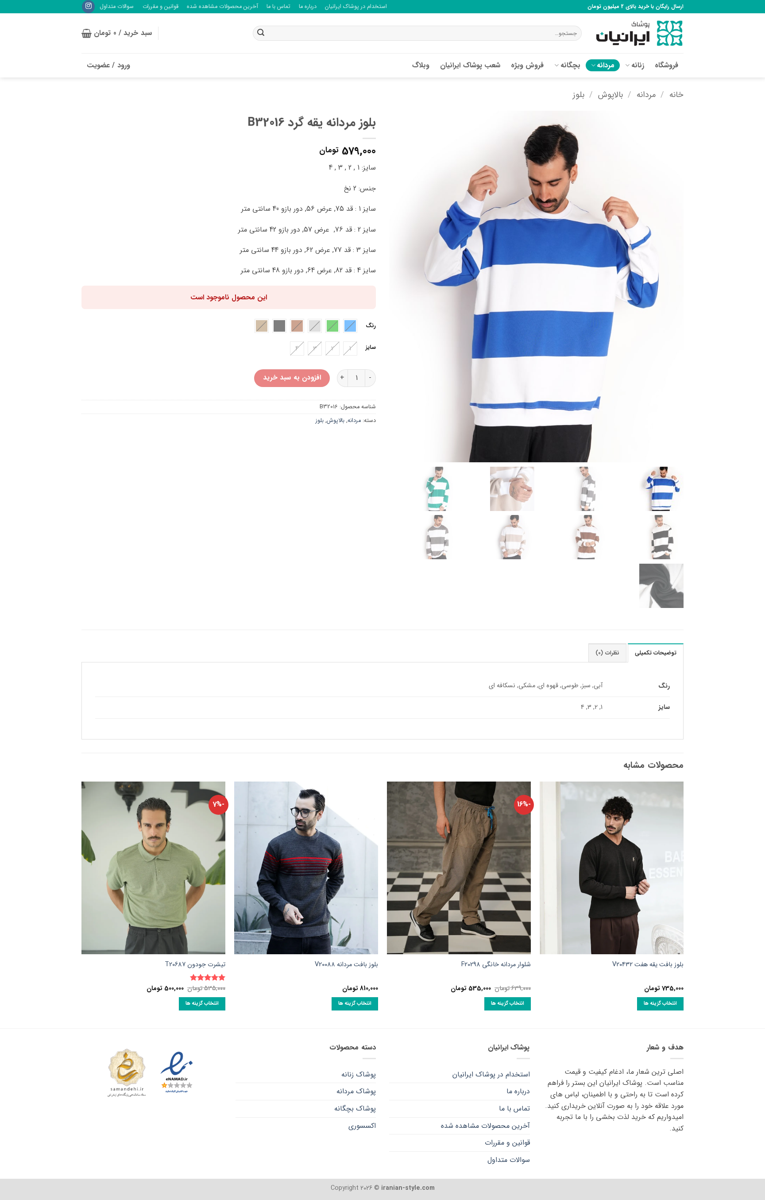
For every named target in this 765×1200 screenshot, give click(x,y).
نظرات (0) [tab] (607, 653)
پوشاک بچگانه (355, 1108)
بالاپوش (610, 95)
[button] (116, 33)
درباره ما (308, 6)
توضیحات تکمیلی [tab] (655, 653)
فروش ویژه (527, 65)
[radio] (350, 326)
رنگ (371, 326)
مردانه (605, 65)
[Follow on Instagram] (88, 6)
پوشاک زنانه (358, 1074)
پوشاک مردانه (356, 1091)
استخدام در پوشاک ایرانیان (356, 6)
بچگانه (570, 65)
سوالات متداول (117, 6)
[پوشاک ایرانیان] (639, 33)
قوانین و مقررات (160, 6)
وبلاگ (420, 65)
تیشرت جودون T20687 (195, 965)
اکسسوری (362, 1125)
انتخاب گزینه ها (660, 1003)
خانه (676, 95)
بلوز (578, 95)
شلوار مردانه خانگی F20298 (496, 965)
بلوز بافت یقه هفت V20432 (648, 965)
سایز (371, 348)
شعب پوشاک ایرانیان (470, 65)
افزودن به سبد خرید (292, 377)
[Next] (82, 904)
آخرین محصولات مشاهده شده (222, 6)
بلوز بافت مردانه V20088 (346, 965)
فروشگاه (666, 65)
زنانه (637, 65)
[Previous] (683, 904)
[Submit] (260, 33)
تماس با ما (278, 6)
